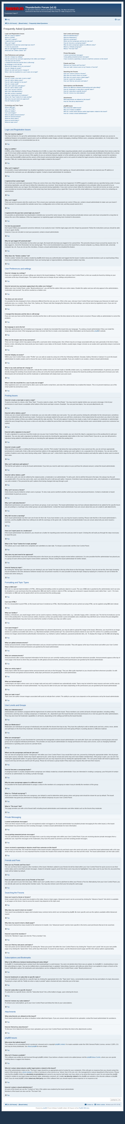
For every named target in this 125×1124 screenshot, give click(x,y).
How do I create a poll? (11, 84)
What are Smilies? (10, 111)
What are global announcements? (15, 114)
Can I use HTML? (10, 109)
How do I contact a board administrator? (75, 113)
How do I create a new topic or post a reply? (18, 78)
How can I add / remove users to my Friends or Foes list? (81, 67)
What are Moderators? (70, 37)
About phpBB (32, 1046)
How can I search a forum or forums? (75, 73)
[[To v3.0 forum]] (14, 8)
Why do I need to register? (13, 35)
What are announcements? (13, 116)
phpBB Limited (60, 1044)
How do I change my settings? (14, 57)
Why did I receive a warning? (13, 93)
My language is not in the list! (13, 64)
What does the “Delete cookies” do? (15, 50)
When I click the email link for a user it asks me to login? (21, 72)
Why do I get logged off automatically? (16, 48)
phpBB (96, 331)
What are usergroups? (70, 39)
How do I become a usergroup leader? (75, 43)
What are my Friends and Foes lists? (74, 65)
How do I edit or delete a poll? (13, 87)
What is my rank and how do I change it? (17, 70)
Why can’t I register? (11, 39)
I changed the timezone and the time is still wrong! (19, 62)
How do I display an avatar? (13, 68)
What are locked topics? (12, 120)
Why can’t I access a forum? (13, 89)
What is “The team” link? (71, 48)
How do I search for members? (73, 79)
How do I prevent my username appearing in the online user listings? (25, 59)
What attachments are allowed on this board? (77, 99)
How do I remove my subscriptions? (74, 93)
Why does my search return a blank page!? (76, 77)
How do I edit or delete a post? (14, 80)
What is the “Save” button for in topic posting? (18, 97)
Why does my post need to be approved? (17, 99)
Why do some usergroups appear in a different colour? (80, 45)
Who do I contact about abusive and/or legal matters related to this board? (85, 111)
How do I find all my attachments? (73, 101)
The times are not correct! (12, 60)
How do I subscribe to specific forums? (75, 91)
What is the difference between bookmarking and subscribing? (82, 87)
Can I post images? (10, 113)
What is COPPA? (10, 37)
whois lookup (27, 1072)
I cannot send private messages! (73, 55)
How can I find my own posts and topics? (76, 81)
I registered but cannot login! (13, 41)
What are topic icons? (11, 122)
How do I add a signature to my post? (16, 82)
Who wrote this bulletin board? (72, 107)
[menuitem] (7, 19)
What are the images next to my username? (18, 66)
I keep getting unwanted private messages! (76, 57)
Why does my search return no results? (75, 75)
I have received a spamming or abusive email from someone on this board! (86, 59)
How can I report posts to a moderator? (16, 95)
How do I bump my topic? (12, 101)
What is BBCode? (10, 107)
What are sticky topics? (12, 118)
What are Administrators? (71, 35)
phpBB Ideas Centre (94, 1057)
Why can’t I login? (10, 43)
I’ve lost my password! (11, 47)
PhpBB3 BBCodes (84, 1108)
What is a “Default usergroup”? (73, 47)
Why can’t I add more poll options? (15, 86)
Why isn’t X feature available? (72, 109)
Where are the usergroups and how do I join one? (78, 41)
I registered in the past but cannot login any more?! (20, 45)
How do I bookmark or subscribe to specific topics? (79, 89)
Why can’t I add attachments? (13, 91)
